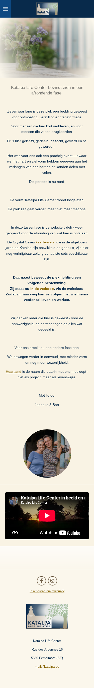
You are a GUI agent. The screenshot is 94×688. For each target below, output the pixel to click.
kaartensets (45, 242)
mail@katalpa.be (47, 666)
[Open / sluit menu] (5, 9)
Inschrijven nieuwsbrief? (47, 591)
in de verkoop (42, 289)
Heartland (13, 371)
